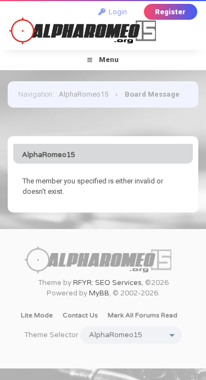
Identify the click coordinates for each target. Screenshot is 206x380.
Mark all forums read (142, 315)
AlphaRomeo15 (83, 94)
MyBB (99, 293)
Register (170, 12)
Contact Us (80, 315)
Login (116, 12)
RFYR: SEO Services (107, 282)
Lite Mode (37, 315)
